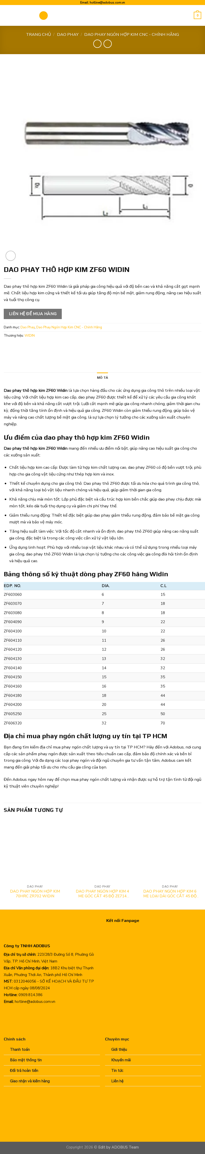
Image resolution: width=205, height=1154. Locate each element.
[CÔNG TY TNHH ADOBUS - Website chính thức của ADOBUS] (18, 15)
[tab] (102, 377)
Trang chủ (38, 34)
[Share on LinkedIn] (56, 347)
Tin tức (117, 1070)
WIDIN (29, 335)
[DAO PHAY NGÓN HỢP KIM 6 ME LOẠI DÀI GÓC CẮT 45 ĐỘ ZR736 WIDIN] (170, 850)
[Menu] (43, 15)
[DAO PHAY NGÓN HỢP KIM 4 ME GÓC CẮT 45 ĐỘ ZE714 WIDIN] (102, 850)
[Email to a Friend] (36, 347)
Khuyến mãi (121, 1060)
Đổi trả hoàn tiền (24, 1070)
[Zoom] (11, 256)
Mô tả (102, 377)
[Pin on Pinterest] (46, 347)
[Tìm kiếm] (188, 15)
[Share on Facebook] (18, 347)
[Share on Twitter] (27, 347)
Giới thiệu (119, 1049)
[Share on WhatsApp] (8, 347)
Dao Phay (67, 34)
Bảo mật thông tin (26, 1060)
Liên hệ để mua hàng (33, 314)
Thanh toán (20, 1049)
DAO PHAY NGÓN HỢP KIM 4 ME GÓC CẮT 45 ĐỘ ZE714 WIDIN (102, 894)
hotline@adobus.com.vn (107, 2)
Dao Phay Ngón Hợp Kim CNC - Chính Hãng (131, 34)
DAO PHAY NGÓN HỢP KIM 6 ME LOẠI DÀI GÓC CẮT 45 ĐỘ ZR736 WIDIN (170, 894)
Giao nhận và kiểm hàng (30, 1081)
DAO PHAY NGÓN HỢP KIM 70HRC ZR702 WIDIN (35, 894)
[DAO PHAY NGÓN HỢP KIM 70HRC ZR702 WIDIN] (35, 850)
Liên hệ (117, 1081)
